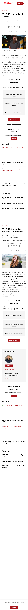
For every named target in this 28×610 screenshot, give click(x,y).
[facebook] (9, 31)
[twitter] (14, 31)
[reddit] (16, 31)
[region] (14, 605)
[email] (18, 31)
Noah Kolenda (6, 240)
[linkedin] (11, 31)
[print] (25, 31)
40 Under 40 (4, 10)
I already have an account (14, 124)
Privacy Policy (22, 603)
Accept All (14, 607)
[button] (3, 3)
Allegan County (21, 240)
